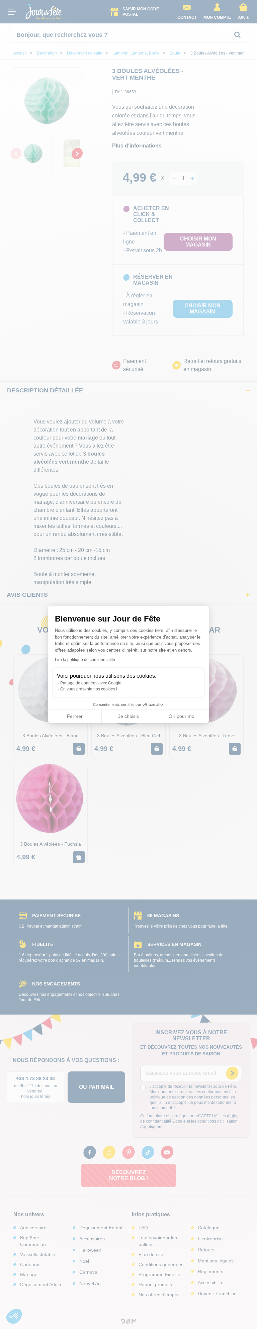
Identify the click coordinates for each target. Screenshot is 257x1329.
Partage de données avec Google (90, 683)
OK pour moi (182, 716)
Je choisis (128, 716)
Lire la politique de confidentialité (85, 659)
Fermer (75, 716)
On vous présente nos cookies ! (88, 689)
